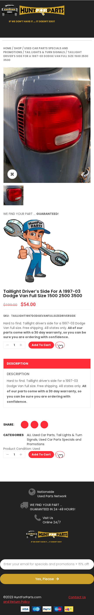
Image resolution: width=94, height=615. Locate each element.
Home (7, 48)
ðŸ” (12, 174)
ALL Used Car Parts (41, 435)
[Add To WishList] (60, 345)
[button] (24, 426)
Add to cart (41, 345)
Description (17, 363)
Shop (18, 48)
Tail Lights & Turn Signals (45, 52)
